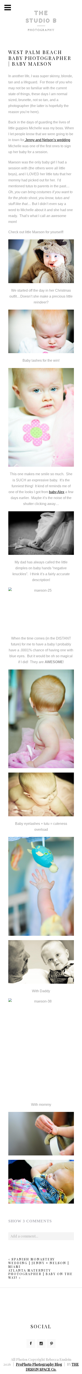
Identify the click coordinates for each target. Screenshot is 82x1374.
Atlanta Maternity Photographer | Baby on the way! (40, 1274)
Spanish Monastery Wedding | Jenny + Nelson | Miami (38, 1263)
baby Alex (56, 492)
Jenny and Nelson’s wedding (47, 140)
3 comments (30, 1221)
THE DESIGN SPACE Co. (52, 1366)
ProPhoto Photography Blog (39, 1364)
